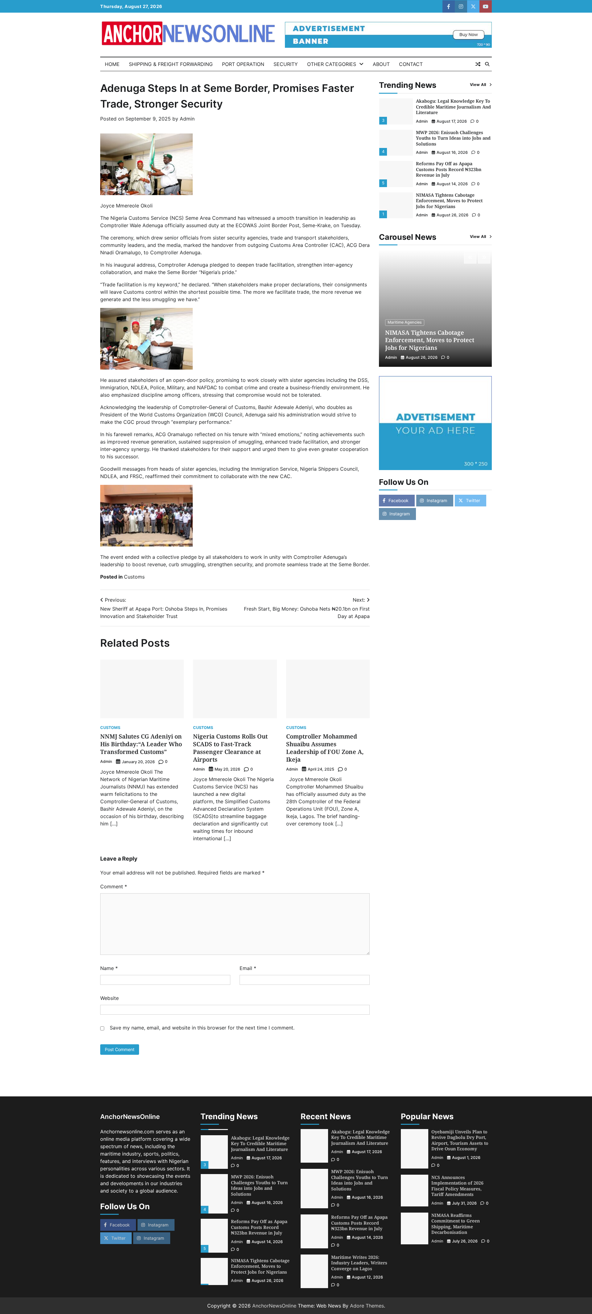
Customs (134, 577)
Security (285, 64)
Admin (187, 119)
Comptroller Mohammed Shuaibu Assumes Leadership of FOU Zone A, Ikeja (325, 747)
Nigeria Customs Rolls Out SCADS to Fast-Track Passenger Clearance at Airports (230, 747)
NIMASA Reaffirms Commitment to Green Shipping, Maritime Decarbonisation (455, 1223)
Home (112, 64)
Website (109, 998)
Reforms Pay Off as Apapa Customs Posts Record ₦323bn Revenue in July (448, 169)
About (381, 64)
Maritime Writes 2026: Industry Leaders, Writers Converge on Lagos (359, 1262)
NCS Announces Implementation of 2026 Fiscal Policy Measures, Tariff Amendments (457, 1185)
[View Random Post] (478, 64)
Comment (113, 886)
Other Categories (331, 64)
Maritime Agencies (405, 322)
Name (109, 968)
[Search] (487, 64)
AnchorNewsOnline (274, 1306)
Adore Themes (367, 1306)
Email (248, 968)
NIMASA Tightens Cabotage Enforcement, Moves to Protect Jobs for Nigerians (449, 200)
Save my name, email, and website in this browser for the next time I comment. (202, 1028)
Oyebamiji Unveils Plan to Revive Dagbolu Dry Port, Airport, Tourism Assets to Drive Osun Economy (459, 1140)
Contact (411, 64)
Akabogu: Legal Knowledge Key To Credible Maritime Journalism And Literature (453, 107)
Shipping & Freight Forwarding (171, 64)
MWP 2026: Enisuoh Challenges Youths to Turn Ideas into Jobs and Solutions (453, 138)
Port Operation (243, 64)
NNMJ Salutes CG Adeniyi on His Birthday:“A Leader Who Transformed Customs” (141, 744)
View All (478, 84)
